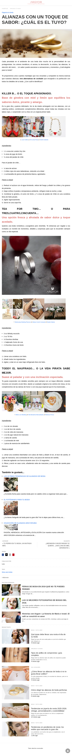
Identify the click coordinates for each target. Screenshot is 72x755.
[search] (69, 3)
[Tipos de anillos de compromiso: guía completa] (15, 654)
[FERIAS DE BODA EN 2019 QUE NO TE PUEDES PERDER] (11, 590)
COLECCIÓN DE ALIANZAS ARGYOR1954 (20, 523)
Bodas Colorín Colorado (39, 322)
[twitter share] (6, 554)
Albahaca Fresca (49, 414)
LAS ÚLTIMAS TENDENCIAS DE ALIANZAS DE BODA (24, 476)
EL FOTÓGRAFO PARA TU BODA (17, 500)
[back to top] (67, 750)
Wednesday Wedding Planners (23, 322)
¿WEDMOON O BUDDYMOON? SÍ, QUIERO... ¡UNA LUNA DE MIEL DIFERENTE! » (58, 546)
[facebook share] (3, 555)
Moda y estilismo (36, 630)
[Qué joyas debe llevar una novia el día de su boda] (15, 636)
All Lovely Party (34, 139)
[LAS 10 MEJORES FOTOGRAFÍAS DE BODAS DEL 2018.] (11, 603)
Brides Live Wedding (21, 414)
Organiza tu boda (15, 8)
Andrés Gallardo (44, 139)
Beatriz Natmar (51, 322)
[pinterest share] (13, 555)
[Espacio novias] (36, 2)
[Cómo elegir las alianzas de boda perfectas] (15, 692)
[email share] (10, 555)
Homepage (5, 8)
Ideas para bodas (7, 572)
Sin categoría (35, 667)
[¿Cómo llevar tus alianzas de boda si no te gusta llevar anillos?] (15, 673)
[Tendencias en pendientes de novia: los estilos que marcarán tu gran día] (15, 729)
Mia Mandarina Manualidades (36, 414)
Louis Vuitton (24, 139)
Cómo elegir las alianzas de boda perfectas (49, 690)
